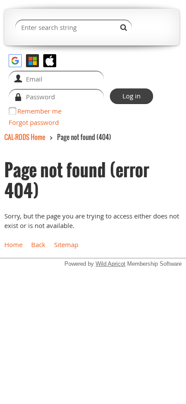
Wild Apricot (110, 264)
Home (13, 244)
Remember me (39, 111)
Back (38, 244)
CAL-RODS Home (24, 137)
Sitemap (66, 244)
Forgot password (34, 122)
